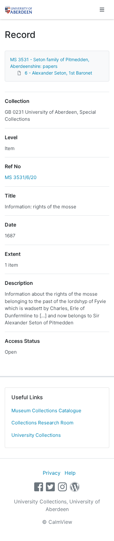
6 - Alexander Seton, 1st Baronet (58, 73)
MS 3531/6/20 (20, 177)
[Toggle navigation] (102, 10)
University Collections (36, 435)
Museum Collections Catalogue (46, 411)
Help (70, 473)
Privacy (51, 473)
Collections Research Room (42, 423)
